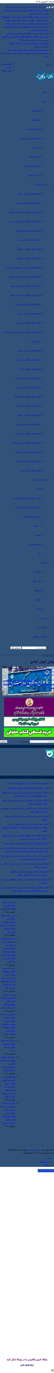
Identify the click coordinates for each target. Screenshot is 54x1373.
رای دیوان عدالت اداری (31, 516)
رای (39, 553)
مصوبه (38, 535)
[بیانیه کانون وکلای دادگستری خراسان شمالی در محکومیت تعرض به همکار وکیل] (33, 1097)
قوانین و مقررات (39, 479)
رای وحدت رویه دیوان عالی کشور (28, 507)
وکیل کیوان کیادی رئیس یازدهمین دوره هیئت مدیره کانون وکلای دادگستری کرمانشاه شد (28, 684)
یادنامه (38, 599)
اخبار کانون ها (40, 184)
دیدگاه (43, 562)
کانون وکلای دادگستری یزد (30, 470)
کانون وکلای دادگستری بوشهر (29, 258)
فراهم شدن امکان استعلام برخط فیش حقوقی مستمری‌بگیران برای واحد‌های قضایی (28, 873)
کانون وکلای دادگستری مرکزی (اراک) (26, 442)
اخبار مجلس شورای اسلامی (30, 138)
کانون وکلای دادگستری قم (30, 369)
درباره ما (42, 618)
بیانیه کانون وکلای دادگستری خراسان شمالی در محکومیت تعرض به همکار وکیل (7, 1063)
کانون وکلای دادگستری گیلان (29, 415)
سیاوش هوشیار (35, 1150)
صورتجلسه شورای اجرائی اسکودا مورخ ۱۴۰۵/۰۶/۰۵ (27, 783)
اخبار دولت (36, 147)
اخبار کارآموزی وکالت (32, 166)
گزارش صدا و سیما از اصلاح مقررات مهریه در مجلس (27, 33)
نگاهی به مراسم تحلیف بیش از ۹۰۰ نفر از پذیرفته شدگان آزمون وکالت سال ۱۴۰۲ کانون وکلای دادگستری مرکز (7, 1113)
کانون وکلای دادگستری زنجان (29, 313)
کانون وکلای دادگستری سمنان (28, 322)
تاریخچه (38, 590)
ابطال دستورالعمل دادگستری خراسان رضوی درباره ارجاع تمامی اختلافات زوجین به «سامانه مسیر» (24, 794)
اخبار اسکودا (36, 120)
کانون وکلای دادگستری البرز (29, 239)
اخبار (44, 101)
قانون (39, 489)
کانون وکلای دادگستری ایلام (29, 249)
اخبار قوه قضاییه (34, 129)
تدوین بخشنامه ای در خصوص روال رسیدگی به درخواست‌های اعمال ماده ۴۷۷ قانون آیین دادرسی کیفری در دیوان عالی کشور (7, 950)
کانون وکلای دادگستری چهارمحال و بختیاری (23, 267)
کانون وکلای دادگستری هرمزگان (28, 452)
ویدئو (39, 608)
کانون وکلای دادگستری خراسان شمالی (25, 295)
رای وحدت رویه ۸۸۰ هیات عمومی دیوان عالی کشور (28, 50)
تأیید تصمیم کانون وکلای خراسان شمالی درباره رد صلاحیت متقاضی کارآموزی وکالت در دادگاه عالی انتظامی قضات (25, 18)
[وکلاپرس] (50, 79)
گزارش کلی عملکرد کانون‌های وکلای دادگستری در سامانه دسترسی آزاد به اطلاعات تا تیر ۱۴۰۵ (25, 38)
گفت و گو (37, 581)
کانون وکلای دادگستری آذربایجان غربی (25, 221)
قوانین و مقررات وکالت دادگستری (27, 498)
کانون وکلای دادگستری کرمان (29, 387)
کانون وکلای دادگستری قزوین (29, 359)
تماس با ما (42, 627)
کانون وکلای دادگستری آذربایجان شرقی (25, 212)
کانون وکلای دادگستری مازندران (28, 433)
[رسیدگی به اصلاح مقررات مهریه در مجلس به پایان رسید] (33, 1072)
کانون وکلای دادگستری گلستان (28, 405)
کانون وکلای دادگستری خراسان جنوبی (25, 286)
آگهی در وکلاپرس (39, 636)
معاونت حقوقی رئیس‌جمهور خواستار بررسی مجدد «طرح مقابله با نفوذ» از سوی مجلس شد (24, 837)
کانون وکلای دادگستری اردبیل (29, 203)
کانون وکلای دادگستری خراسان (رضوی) (25, 276)
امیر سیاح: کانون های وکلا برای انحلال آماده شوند (26, 7)
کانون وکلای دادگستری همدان (28, 461)
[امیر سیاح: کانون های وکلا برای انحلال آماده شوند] (33, 923)
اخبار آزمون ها (35, 156)
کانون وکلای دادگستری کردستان (27, 378)
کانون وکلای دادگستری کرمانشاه (27, 396)
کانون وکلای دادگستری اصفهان (28, 230)
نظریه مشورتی (35, 544)
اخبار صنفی (36, 110)
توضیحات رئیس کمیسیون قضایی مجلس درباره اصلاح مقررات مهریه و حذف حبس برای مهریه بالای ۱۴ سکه (8, 1086)
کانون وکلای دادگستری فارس (29, 350)
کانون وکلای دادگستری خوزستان (28, 304)
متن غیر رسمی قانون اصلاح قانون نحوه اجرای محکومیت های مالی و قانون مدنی (8, 1001)
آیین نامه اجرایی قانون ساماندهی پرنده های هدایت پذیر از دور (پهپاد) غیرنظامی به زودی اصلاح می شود (23, 889)
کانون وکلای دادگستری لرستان (28, 424)
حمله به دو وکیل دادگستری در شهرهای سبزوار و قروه (27, 23)
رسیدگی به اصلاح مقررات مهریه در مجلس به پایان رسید (8, 1045)
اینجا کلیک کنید (27, 1365)
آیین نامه (37, 525)
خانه (44, 92)
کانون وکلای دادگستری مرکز (29, 193)
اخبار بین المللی (34, 175)
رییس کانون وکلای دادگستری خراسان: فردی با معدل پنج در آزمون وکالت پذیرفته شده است (24, 857)
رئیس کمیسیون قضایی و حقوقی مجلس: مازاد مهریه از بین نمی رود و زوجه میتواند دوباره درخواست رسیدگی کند (23, 849)
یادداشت (37, 572)
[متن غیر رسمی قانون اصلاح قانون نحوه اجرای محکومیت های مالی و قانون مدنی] (33, 1022)
